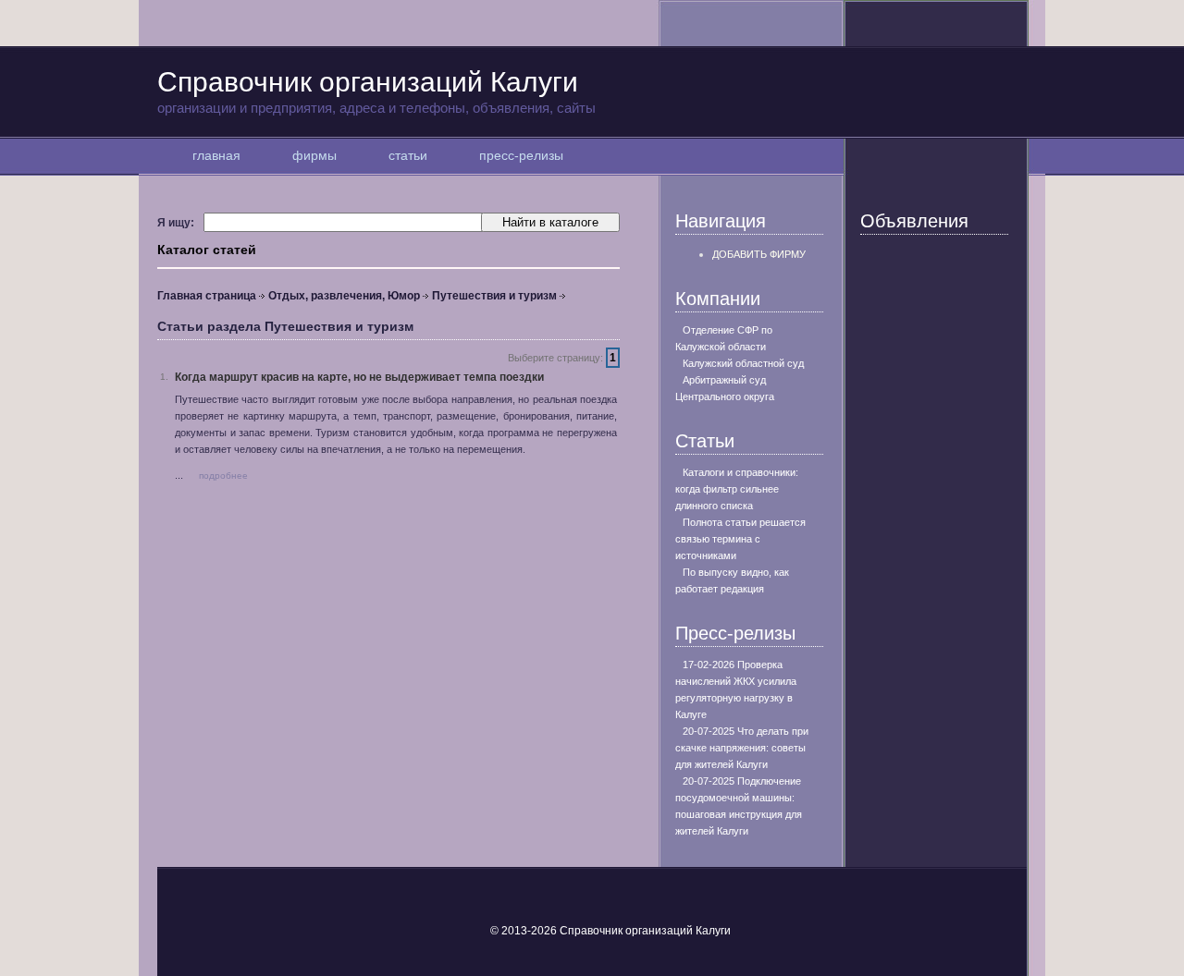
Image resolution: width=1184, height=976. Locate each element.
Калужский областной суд (743, 363)
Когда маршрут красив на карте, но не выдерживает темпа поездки (359, 377)
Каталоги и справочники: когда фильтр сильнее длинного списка (736, 489)
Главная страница (206, 295)
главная (216, 155)
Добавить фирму (759, 254)
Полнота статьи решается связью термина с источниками (740, 539)
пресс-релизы (521, 155)
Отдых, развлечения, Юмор (344, 295)
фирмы (314, 155)
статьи (408, 155)
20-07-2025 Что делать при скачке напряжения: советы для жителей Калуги (741, 748)
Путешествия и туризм (494, 295)
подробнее (223, 475)
